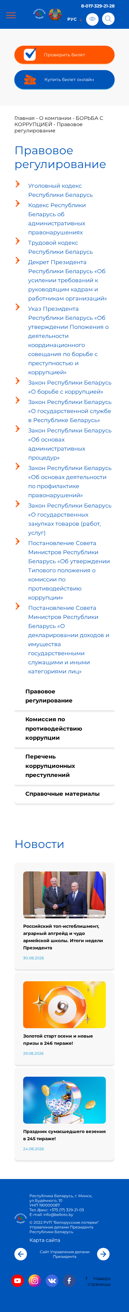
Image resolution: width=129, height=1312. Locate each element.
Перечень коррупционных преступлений (50, 766)
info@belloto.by (58, 1214)
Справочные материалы (62, 793)
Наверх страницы (99, 1281)
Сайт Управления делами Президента (65, 1254)
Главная (24, 118)
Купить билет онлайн (69, 79)
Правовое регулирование (49, 696)
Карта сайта (44, 1240)
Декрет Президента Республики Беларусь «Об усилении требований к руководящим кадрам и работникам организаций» (67, 280)
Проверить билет (64, 55)
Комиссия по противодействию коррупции (53, 728)
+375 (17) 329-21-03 (66, 1209)
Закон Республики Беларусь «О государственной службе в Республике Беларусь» (69, 411)
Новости (39, 844)
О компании (55, 118)
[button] (20, 1254)
